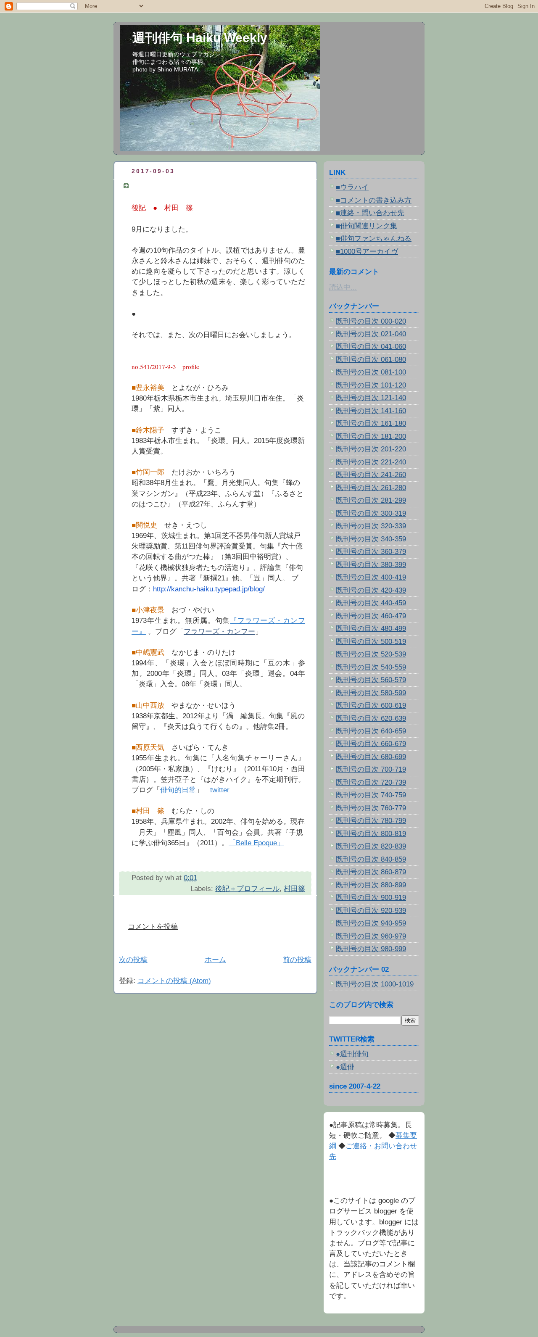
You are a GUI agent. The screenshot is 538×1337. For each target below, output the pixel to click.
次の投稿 (133, 960)
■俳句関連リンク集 (366, 226)
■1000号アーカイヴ (367, 252)
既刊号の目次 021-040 (371, 334)
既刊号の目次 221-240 (371, 462)
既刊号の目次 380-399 (371, 565)
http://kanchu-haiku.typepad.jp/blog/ (209, 589)
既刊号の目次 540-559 (371, 667)
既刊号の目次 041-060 (371, 347)
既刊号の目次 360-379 (371, 552)
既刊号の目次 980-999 (371, 949)
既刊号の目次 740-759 (371, 795)
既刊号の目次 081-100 (371, 372)
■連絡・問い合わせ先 (370, 213)
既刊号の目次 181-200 (371, 436)
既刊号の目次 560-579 (371, 680)
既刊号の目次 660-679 (371, 744)
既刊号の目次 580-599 (371, 693)
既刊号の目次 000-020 (371, 321)
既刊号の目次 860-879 (371, 872)
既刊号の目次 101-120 (371, 385)
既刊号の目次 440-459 (371, 603)
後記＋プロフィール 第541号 (180, 186)
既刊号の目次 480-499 (371, 629)
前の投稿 (297, 960)
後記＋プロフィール (247, 889)
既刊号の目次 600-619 (371, 705)
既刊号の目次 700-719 (371, 769)
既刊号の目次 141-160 (371, 411)
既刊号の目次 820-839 (371, 846)
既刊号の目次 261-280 (371, 488)
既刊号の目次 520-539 (371, 654)
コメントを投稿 (153, 927)
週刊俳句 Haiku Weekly (199, 38)
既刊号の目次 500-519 (371, 642)
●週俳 (345, 1067)
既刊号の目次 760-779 (371, 808)
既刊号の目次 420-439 (371, 590)
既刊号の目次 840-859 (371, 859)
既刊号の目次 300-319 (371, 513)
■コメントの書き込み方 (373, 200)
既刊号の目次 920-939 (371, 911)
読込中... (343, 287)
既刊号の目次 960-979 (371, 936)
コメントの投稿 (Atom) (174, 981)
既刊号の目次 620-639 (371, 719)
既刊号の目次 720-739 (371, 782)
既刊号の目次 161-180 (371, 423)
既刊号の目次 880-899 (371, 885)
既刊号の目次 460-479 (371, 616)
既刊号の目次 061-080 (371, 360)
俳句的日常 (178, 790)
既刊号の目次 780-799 (371, 821)
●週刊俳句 (352, 1054)
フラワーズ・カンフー (219, 632)
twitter (219, 790)
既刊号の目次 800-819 (371, 834)
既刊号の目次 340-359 (371, 539)
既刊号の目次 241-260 (371, 475)
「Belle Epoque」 (256, 843)
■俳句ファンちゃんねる (373, 239)
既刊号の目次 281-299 (371, 500)
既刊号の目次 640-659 (371, 731)
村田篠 (294, 889)
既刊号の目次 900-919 (371, 898)
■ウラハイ (352, 187)
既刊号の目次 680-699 (371, 757)
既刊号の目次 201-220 (371, 449)
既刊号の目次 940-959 (371, 923)
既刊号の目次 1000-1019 (375, 984)
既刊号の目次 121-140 (371, 398)
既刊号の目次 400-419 (371, 577)
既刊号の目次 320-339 (371, 526)
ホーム (215, 960)
